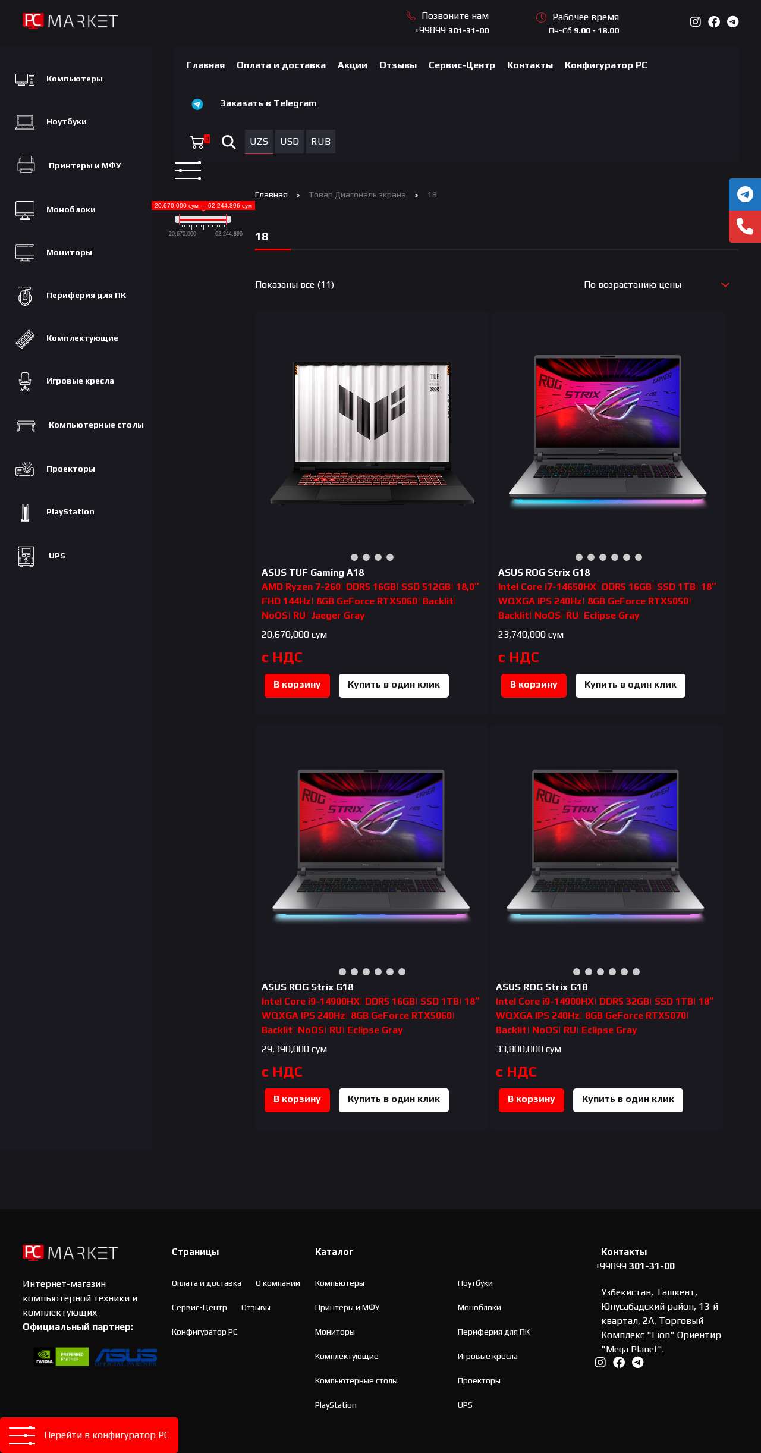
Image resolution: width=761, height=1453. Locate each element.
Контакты (530, 65)
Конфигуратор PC (606, 65)
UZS (259, 141)
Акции (352, 65)
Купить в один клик (394, 684)
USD (289, 141)
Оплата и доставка (281, 65)
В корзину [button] (297, 684)
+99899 (451, 30)
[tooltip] (745, 194)
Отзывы (398, 65)
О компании (278, 1283)
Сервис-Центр (462, 65)
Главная (206, 65)
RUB (321, 141)
